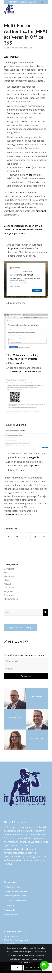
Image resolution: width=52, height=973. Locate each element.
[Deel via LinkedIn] (35, 536)
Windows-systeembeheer (15, 895)
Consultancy (9, 905)
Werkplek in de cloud (12, 887)
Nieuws (18, 48)
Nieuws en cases (11, 914)
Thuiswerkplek (11, 598)
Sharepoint (9, 595)
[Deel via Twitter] (17, 536)
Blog (6, 572)
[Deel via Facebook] (8, 536)
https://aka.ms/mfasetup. (21, 248)
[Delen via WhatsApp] (26, 536)
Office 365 (27, 48)
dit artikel (41, 210)
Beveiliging (9, 48)
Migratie (8, 580)
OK (17, 967)
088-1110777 (13, 2)
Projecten (8, 591)
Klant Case (9, 576)
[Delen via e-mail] (43, 536)
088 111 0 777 (18, 641)
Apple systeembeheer (16, 900)
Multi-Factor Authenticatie (23, 192)
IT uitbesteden (10, 910)
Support (40, 2)
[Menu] (46, 10)
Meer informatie (32, 967)
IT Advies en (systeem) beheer (16, 891)
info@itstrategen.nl (27, 2)
